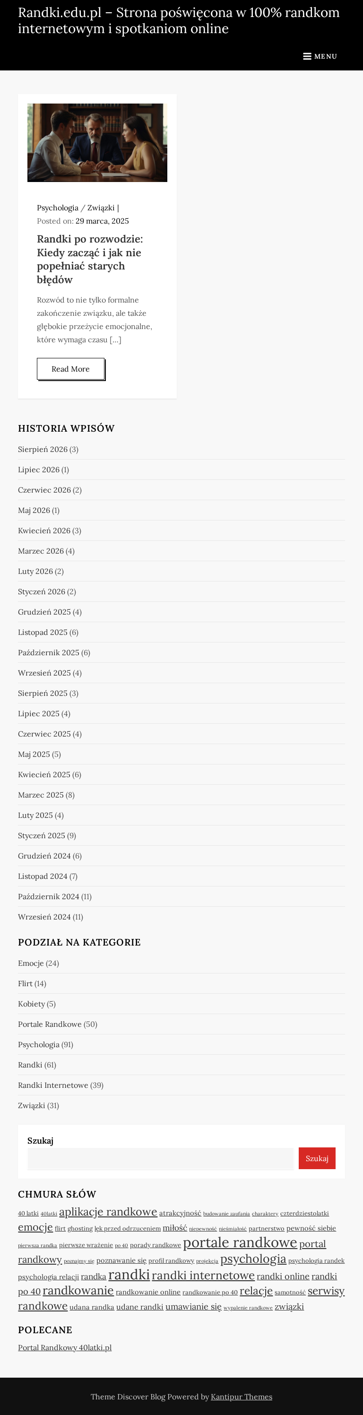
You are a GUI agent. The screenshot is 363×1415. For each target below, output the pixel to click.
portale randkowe (240, 1242)
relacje (256, 1290)
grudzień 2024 (44, 855)
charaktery (265, 1213)
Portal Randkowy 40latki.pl (65, 1347)
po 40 (121, 1245)
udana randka (91, 1306)
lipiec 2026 (39, 469)
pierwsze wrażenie (86, 1245)
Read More (71, 368)
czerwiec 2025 (44, 733)
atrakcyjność (180, 1212)
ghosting (80, 1228)
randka (93, 1276)
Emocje (31, 963)
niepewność (203, 1228)
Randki (30, 1064)
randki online (283, 1276)
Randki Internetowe (53, 1085)
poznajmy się (79, 1261)
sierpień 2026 (43, 449)
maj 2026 (34, 510)
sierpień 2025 (43, 693)
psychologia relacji (48, 1276)
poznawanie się (121, 1260)
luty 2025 (35, 815)
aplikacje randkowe (108, 1211)
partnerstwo (267, 1228)
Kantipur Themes (241, 1396)
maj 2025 (34, 754)
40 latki (28, 1213)
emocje (35, 1226)
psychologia (253, 1258)
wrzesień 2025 (44, 672)
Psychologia (57, 207)
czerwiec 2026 (44, 490)
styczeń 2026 (41, 591)
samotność (290, 1292)
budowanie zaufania (226, 1213)
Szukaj (40, 1140)
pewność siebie (311, 1228)
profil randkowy (171, 1261)
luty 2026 (35, 571)
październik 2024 (48, 896)
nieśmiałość (233, 1228)
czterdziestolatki (304, 1213)
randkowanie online (148, 1291)
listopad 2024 (43, 876)
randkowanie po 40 (210, 1292)
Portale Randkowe (50, 1024)
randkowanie (78, 1290)
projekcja (207, 1261)
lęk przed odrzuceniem (128, 1228)
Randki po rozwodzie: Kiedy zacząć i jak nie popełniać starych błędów (90, 259)
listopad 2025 (43, 632)
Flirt (25, 983)
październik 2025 (48, 652)
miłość (175, 1228)
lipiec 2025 (39, 713)
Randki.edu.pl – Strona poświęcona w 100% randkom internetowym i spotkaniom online (179, 20)
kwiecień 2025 (44, 774)
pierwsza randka (37, 1245)
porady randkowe (155, 1245)
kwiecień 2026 (44, 530)
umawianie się (193, 1306)
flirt (60, 1228)
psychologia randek (316, 1261)
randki (129, 1274)
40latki (49, 1213)
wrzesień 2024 (44, 916)
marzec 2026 (41, 551)
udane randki (140, 1306)
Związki (101, 207)
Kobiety (31, 1003)
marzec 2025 (41, 794)
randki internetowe (203, 1275)
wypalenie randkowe (248, 1307)
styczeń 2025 (41, 835)
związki (289, 1306)
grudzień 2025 (44, 611)
